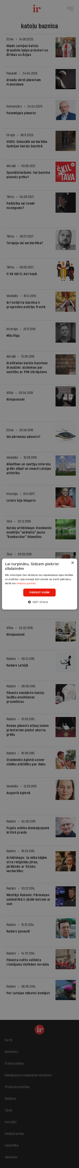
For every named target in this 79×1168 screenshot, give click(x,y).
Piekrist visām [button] (39, 592)
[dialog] (39, 584)
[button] (39, 601)
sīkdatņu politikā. (26, 583)
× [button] (72, 562)
